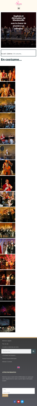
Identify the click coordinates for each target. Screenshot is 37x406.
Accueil (3, 54)
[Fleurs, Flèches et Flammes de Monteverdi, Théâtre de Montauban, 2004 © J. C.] (7, 222)
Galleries (9, 54)
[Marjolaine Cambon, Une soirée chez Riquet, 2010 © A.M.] (7, 175)
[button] (18, 8)
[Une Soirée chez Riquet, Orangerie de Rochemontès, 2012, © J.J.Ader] (7, 112)
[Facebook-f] (14, 401)
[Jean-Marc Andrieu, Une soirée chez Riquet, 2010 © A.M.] (7, 190)
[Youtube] (18, 401)
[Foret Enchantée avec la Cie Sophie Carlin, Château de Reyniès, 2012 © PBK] (7, 316)
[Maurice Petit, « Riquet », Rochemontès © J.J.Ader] (7, 159)
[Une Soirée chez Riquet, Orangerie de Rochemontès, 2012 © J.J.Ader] (7, 143)
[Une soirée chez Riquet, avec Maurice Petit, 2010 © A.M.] (7, 96)
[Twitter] (22, 401)
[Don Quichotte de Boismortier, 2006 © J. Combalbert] (7, 285)
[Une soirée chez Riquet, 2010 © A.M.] (7, 81)
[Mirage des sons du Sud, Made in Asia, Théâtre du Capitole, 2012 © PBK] (7, 332)
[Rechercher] (33, 351)
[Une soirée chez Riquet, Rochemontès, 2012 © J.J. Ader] (7, 128)
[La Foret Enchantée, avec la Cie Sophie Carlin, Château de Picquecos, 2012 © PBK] (7, 300)
